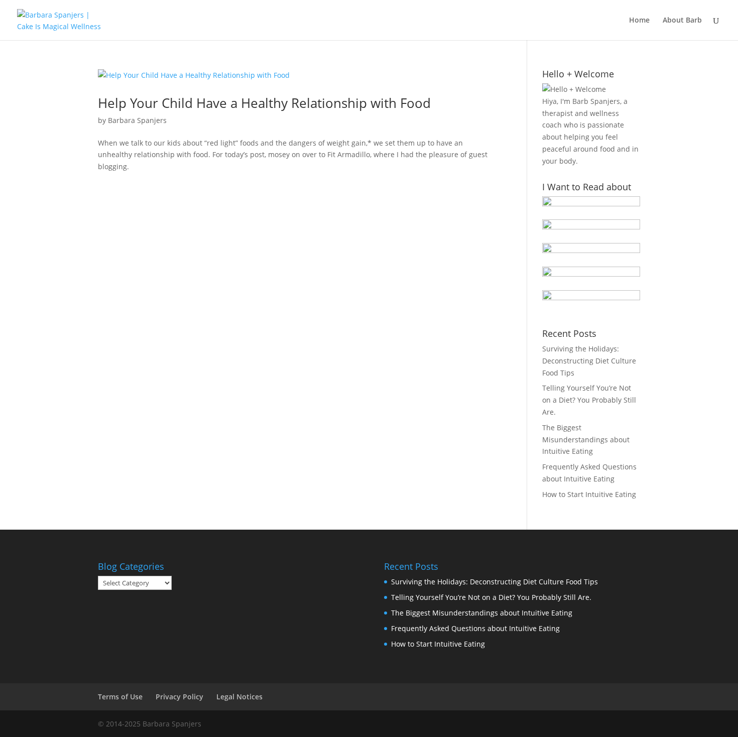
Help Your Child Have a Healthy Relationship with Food (264, 103)
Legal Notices (239, 696)
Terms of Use (120, 696)
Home (639, 21)
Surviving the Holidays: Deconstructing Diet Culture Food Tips (589, 361)
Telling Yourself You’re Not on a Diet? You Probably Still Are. (589, 400)
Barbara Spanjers (137, 120)
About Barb (682, 21)
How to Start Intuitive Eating (589, 494)
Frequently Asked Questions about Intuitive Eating (475, 628)
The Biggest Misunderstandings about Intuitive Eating (586, 439)
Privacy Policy (179, 696)
